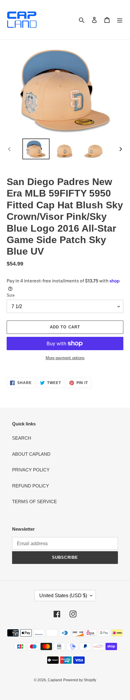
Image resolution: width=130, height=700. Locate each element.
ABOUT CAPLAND (31, 454)
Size (11, 295)
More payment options (65, 358)
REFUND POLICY (30, 485)
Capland (55, 680)
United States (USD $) (63, 595)
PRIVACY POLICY (31, 469)
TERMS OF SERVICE (34, 501)
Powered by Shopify (79, 680)
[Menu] (119, 19)
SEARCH (21, 438)
